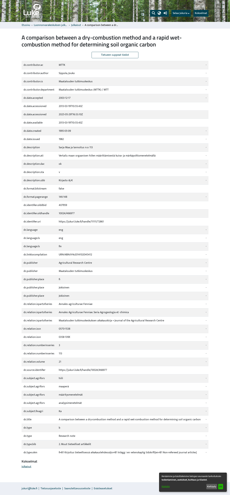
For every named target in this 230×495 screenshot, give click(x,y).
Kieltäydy (211, 486)
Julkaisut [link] (76, 25)
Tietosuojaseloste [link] (51, 488)
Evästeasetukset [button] (103, 488)
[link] (32, 11)
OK (220, 486)
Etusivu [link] (26, 25)
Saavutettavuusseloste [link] (77, 488)
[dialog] (193, 482)
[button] (153, 13)
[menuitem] (181, 13)
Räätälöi (166, 486)
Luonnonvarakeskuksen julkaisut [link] (51, 25)
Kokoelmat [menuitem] (201, 13)
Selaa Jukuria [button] (180, 13)
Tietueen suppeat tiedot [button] (115, 55)
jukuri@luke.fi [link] (29, 488)
